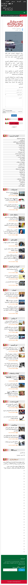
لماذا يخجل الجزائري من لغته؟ (12, 282)
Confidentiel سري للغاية (19, 142)
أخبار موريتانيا (21, 152)
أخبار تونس (22, 148)
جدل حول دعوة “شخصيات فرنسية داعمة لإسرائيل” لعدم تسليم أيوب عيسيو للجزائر (11, 294)
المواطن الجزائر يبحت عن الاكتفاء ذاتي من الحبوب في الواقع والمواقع (11, 385)
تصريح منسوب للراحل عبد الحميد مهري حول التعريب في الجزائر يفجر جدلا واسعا (11, 365)
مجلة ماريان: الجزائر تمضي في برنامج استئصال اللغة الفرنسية (11, 206)
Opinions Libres (21, 138)
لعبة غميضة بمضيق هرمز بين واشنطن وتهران (11, 417)
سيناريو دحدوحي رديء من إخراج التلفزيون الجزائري (11, 276)
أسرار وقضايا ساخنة (20, 153)
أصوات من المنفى (20, 155)
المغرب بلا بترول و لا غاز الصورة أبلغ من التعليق (12, 404)
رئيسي (24, 1)
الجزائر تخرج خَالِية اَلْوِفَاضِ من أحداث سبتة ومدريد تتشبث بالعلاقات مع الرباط (11, 328)
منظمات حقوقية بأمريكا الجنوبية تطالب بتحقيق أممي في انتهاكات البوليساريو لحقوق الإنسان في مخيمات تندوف (11, 356)
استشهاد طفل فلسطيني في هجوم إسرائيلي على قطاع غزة (11, 436)
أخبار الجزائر (18, 29)
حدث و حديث (21, 165)
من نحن (13, 1)
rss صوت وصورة (21, 455)
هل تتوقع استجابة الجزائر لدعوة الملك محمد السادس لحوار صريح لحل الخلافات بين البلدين (14, 462)
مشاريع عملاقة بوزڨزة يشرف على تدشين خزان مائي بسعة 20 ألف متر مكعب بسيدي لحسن (11, 257)
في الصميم (22, 170)
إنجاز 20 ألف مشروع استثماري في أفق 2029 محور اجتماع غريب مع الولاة (11, 393)
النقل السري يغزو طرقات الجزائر (11, 442)
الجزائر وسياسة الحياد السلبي (12, 269)
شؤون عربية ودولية (20, 169)
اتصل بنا (7, 1)
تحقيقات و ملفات (20, 162)
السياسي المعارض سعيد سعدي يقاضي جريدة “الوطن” (11, 321)
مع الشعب (22, 182)
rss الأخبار (22, 453)
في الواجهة (22, 172)
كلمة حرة (22, 175)
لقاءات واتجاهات (21, 179)
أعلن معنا (19, 1)
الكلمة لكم (22, 158)
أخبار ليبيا (22, 150)
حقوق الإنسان (21, 167)
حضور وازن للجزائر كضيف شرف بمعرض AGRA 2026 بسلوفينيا (11, 377)
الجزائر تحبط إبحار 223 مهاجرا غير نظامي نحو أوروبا (11, 301)
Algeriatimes (18, 581)
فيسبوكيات (22, 174)
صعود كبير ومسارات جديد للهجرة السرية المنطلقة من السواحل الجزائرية (11, 336)
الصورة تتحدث (21, 157)
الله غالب (22, 160)
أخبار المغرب (22, 147)
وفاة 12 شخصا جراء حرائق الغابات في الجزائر (11, 218)
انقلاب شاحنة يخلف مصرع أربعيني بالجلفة (11, 249)
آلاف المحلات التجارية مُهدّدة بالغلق (11, 243)
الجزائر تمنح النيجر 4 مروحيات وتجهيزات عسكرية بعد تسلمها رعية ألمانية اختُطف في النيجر (10, 309)
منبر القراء (22, 184)
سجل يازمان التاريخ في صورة (10, 410)
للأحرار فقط (22, 180)
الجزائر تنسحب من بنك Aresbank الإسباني (12, 192)
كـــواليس (22, 140)
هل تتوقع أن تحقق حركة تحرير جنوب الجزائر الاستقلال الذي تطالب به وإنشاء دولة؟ (14, 467)
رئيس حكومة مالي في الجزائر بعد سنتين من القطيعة (11, 224)
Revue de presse (20, 143)
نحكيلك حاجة (22, 186)
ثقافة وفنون (22, 164)
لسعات (23, 177)
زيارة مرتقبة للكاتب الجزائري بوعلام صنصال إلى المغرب (10, 348)
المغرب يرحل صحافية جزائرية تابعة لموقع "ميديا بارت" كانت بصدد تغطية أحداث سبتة (10, 231)
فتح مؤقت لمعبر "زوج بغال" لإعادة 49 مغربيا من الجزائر (11, 199)
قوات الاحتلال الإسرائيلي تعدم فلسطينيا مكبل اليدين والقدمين (11, 429)
